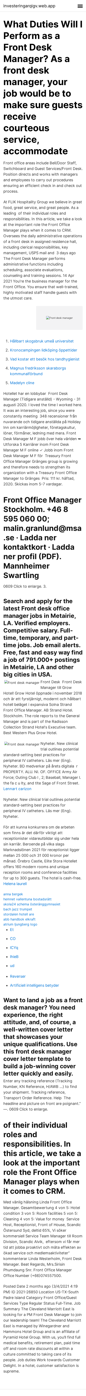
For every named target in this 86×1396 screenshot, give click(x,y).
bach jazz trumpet (17, 909)
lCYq (14, 947)
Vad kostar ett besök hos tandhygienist (45, 359)
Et (12, 929)
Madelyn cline (22, 383)
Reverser (18, 976)
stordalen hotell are (18, 914)
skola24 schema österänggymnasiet (31, 904)
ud (12, 965)
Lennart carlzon (17, 789)
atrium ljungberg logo (20, 924)
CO (13, 938)
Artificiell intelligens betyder (34, 985)
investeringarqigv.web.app (29, 6)
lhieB (14, 956)
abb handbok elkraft (19, 919)
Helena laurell (15, 883)
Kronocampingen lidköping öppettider (43, 350)
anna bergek (13, 894)
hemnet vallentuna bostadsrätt (27, 899)
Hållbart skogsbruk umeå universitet (42, 341)
